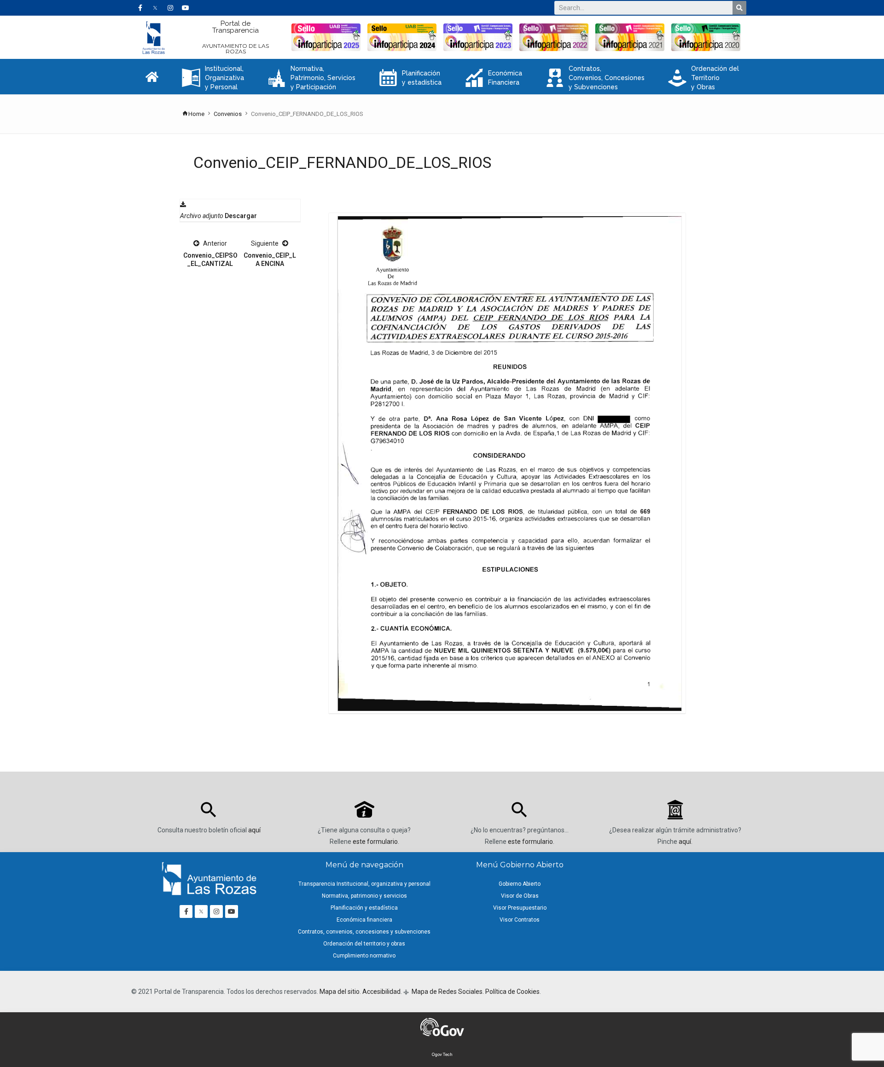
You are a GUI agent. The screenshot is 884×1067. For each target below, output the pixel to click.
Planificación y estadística (410, 78)
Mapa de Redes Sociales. (447, 991)
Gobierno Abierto (520, 884)
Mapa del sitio (340, 991)
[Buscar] (739, 8)
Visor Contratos (520, 920)
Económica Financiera (493, 78)
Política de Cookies (512, 991)
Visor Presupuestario (520, 908)
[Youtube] (185, 7)
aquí (254, 830)
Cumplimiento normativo (364, 955)
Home (196, 113)
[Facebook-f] (140, 7)
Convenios (228, 113)
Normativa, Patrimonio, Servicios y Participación (311, 78)
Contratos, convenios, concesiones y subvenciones (364, 932)
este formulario (375, 841)
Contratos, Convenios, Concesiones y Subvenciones (595, 78)
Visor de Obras (520, 896)
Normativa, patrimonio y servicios (364, 896)
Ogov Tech (442, 1054)
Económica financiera (364, 920)
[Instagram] (170, 7)
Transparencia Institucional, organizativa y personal (364, 884)
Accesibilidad (381, 991)
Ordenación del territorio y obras (364, 943)
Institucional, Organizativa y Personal (213, 78)
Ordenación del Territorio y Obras (703, 78)
